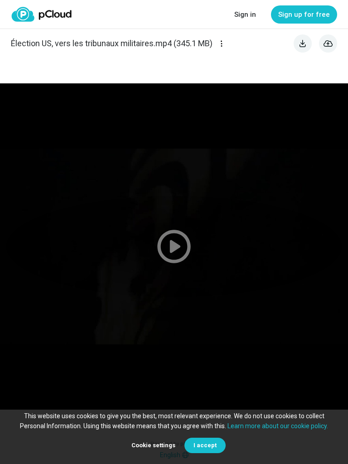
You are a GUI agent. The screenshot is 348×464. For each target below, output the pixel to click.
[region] (174, 246)
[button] (174, 246)
